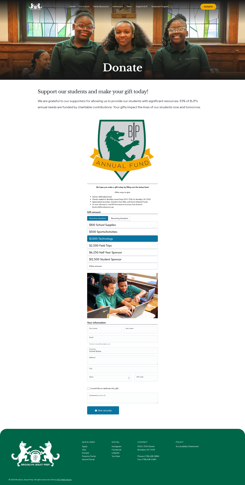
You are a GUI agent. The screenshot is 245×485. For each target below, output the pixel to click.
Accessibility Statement (187, 446)
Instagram (116, 446)
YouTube (116, 456)
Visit (84, 449)
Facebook (116, 449)
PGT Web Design (64, 479)
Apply (85, 446)
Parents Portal (89, 456)
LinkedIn (115, 453)
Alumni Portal (88, 459)
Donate (85, 453)
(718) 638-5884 (151, 456)
